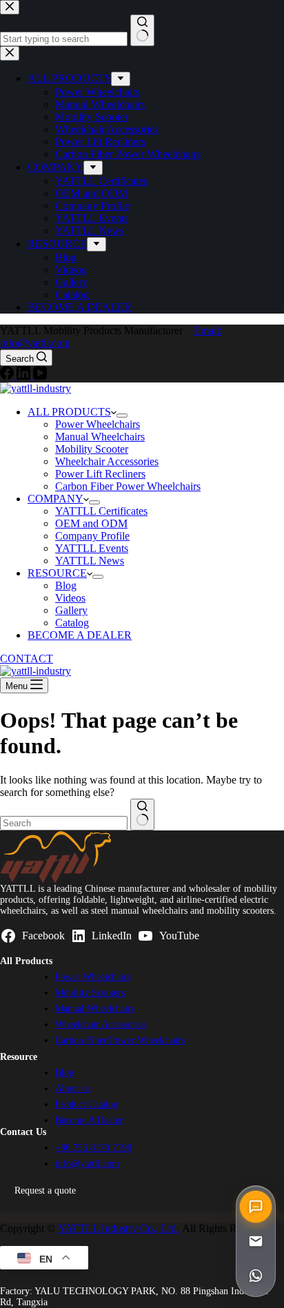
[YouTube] (40, 376)
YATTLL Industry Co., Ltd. (118, 1228)
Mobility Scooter (91, 449)
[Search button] (142, 814)
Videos (70, 598)
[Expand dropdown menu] (122, 415)
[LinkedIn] (25, 376)
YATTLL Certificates (101, 511)
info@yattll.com (87, 1163)
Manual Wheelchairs (100, 436)
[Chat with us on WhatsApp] (256, 1275)
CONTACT (26, 658)
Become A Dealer (89, 1120)
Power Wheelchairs (97, 424)
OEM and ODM (91, 523)
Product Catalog (86, 1104)
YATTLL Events (91, 548)
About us (72, 1088)
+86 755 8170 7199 (93, 1148)
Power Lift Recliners (100, 474)
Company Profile (92, 536)
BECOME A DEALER (80, 635)
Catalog (72, 623)
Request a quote (45, 1190)
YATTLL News (89, 560)
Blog (66, 585)
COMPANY (55, 498)
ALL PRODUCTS (69, 412)
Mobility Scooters (90, 993)
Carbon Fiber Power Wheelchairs (128, 486)
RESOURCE (57, 573)
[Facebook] (8, 376)
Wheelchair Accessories (107, 461)
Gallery (71, 610)
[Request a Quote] (256, 1207)
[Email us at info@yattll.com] (256, 1241)
